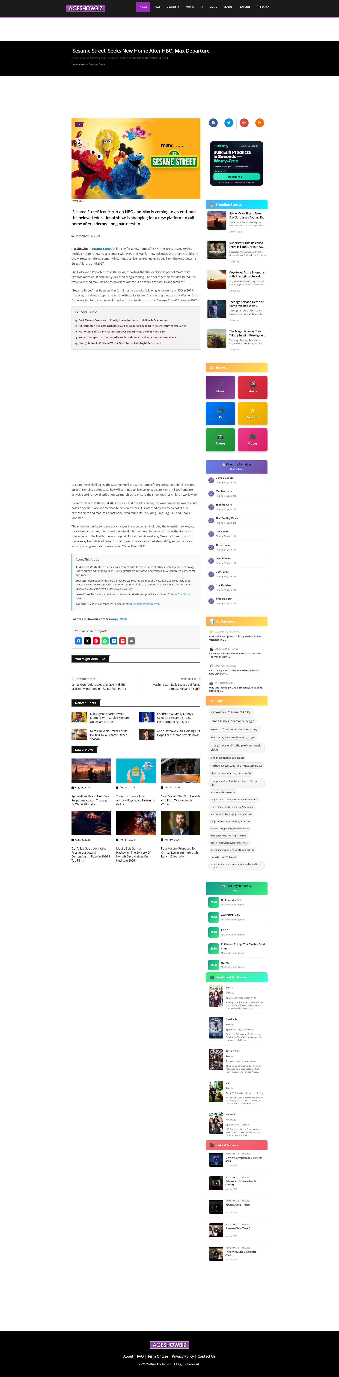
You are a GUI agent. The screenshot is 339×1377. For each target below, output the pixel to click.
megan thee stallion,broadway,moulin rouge (234, 799)
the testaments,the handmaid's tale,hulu (232, 807)
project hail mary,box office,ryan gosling (230, 821)
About (128, 1356)
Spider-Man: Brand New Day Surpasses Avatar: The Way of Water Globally (90, 800)
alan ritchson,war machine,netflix (231, 773)
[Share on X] (87, 640)
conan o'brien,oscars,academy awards (230, 842)
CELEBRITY (173, 6)
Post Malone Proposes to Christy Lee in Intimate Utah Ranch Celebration (123, 320)
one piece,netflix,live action (227, 757)
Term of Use (158, 1356)
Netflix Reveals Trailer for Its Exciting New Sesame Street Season (108, 735)
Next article (189, 679)
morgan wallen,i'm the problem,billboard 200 (235, 783)
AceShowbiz (164, 1364)
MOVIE (190, 6)
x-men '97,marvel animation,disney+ (235, 729)
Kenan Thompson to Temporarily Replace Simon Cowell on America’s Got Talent (127, 337)
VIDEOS (228, 6)
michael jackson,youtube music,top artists (236, 765)
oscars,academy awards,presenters (228, 835)
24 (227, 1082)
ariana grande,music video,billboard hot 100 (232, 849)
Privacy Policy (183, 1356)
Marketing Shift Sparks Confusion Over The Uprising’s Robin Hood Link (122, 331)
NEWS (156, 6)
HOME (143, 6)
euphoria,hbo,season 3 (223, 792)
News (84, 64)
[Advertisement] (169, 95)
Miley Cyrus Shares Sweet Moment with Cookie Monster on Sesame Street (110, 718)
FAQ (140, 1356)
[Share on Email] (131, 640)
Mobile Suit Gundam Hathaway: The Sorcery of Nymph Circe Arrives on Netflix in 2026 (133, 854)
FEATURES (245, 6)
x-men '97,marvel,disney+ (231, 712)
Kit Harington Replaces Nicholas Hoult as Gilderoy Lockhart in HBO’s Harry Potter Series (132, 326)
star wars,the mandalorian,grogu (233, 737)
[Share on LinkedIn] (113, 640)
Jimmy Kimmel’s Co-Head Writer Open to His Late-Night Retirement (120, 343)
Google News (118, 619)
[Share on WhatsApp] (105, 640)
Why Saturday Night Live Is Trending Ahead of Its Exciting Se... (235, 689)
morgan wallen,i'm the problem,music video (236, 747)
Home (75, 64)
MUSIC (213, 6)
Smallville (231, 1019)
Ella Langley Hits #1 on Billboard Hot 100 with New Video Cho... (234, 672)
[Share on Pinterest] (96, 640)
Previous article (86, 679)
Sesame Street (97, 64)
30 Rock (230, 1114)
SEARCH (264, 6)
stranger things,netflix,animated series (230, 828)
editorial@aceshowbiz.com (144, 604)
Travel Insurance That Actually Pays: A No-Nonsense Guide (136, 800)
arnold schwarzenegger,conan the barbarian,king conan (235, 865)
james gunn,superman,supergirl (232, 721)
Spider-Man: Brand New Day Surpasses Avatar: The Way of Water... (235, 655)
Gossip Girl (232, 1051)
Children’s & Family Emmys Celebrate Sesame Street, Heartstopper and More (175, 718)
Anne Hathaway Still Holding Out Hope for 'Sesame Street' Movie (178, 733)
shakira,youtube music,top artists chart (231, 814)
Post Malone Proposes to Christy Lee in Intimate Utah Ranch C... (235, 638)
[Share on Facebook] (78, 640)
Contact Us (207, 1356)
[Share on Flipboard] (122, 640)
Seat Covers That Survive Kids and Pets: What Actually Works (180, 800)
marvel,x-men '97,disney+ (223, 856)
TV (201, 6)
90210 (229, 987)
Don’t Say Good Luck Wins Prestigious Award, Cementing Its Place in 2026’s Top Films (91, 854)
